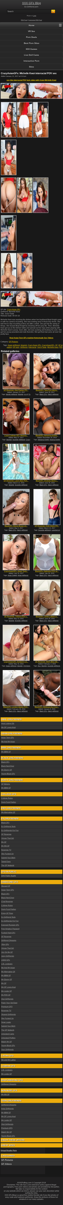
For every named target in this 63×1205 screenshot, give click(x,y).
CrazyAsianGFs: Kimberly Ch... (16, 662)
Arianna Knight (55, 439)
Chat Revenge (7, 902)
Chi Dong (26, 666)
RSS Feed (24, 20)
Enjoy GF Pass (7, 913)
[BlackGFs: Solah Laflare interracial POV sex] (47, 597)
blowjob (24, 345)
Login (34, 16)
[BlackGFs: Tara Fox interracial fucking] (47, 371)
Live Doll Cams (31, 55)
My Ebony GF (6, 770)
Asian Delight (12, 575)
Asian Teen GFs (7, 738)
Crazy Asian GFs (13, 310)
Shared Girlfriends (8, 1015)
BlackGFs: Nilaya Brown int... (16, 526)
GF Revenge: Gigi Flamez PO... (16, 390)
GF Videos (6, 1164)
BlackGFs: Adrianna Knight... (47, 435)
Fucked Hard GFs (8, 933)
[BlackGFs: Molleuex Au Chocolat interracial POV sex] (47, 688)
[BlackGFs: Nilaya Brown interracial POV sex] (16, 507)
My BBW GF (6, 752)
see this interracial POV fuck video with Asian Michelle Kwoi (31, 80)
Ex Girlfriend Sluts (8, 827)
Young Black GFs (8, 774)
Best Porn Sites (31, 43)
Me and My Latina (8, 1060)
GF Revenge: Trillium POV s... (16, 616)
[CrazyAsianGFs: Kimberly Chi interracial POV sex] (16, 643)
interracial (32, 347)
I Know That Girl (7, 838)
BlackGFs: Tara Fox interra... (47, 390)
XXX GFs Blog (31, 3)
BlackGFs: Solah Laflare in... (47, 616)
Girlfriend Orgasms (8, 940)
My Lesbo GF (6, 991)
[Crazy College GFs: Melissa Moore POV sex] (16, 416)
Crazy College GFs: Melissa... (16, 435)
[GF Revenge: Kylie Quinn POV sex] (47, 507)
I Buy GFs (5, 944)
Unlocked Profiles (8, 1038)
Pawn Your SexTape (9, 1003)
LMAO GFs (5, 960)
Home (31, 25)
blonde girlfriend (11, 394)
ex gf (26, 394)
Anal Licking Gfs (7, 723)
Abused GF (5, 886)
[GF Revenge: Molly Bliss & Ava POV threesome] (47, 643)
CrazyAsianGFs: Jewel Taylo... (16, 571)
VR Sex (31, 31)
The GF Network (7, 865)
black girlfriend (53, 394)
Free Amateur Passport (10, 929)
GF (56, 345)
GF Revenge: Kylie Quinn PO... (47, 526)
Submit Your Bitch (8, 858)
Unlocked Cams (7, 1034)
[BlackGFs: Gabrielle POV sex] (47, 552)
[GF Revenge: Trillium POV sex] (16, 597)
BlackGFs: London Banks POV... (16, 707)
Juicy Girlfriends (7, 956)
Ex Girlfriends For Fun (10, 831)
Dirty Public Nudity (8, 876)
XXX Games (31, 49)
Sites (31, 67)
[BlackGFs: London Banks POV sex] (16, 688)
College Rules (7, 798)
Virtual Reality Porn (9, 1151)
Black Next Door (7, 766)
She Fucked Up (7, 854)
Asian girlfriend (14, 345)
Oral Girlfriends (7, 999)
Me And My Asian (8, 742)
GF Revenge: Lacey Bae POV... (16, 481)
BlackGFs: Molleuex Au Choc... (47, 707)
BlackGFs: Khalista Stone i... (47, 481)
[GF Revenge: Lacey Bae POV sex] (16, 462)
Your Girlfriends (7, 1050)
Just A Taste (41, 347)
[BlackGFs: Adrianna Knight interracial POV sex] (47, 416)
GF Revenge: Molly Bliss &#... (47, 662)
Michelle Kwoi (52, 347)
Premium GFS (6, 1007)
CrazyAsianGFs (48, 345)
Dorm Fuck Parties (8, 802)
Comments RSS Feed (35, 20)
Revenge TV (6, 850)
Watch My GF (6, 1042)
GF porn (16, 347)
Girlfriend (24, 347)
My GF (3, 842)
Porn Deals (31, 37)
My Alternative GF (8, 812)
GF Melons (5, 784)
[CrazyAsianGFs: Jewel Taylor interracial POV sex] (16, 552)
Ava (39, 666)
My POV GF (6, 995)
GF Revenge (6, 834)
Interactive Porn (31, 61)
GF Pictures (13, 342)
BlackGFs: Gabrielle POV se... (47, 571)
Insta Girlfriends (7, 1109)
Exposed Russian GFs (10, 925)
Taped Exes (6, 862)
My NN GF (5, 846)
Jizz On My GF (7, 952)
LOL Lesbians (6, 964)
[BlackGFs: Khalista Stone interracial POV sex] (47, 462)
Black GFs (43, 394)
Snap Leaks (6, 1022)
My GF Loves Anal (8, 727)
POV (61, 347)
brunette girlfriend (19, 439)
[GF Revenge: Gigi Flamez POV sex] (16, 371)
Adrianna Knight (43, 439)
